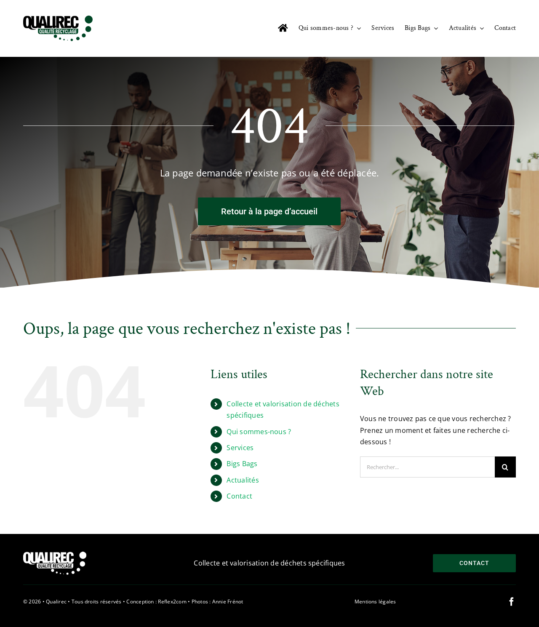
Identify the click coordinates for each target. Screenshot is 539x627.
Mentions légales (375, 601)
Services (240, 447)
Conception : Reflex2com (156, 601)
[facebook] (511, 602)
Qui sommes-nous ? (259, 431)
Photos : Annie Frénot (217, 601)
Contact (239, 496)
